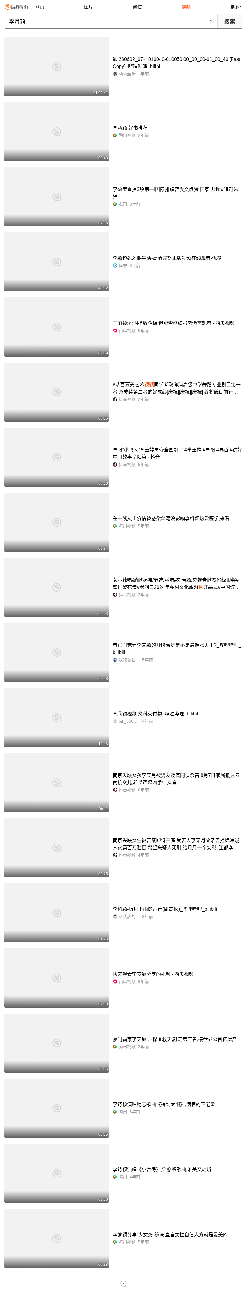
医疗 (88, 6)
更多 (234, 6)
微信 (137, 6)
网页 (39, 6)
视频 (186, 6)
